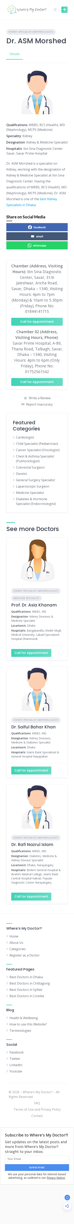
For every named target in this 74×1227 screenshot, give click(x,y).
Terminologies (20, 1030)
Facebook (16, 1052)
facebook (40, 227)
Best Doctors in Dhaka (26, 977)
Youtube (15, 1071)
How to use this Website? (28, 1024)
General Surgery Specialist (35, 480)
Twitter (14, 1058)
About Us (16, 942)
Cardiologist (25, 437)
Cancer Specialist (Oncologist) (38, 450)
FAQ (37, 1103)
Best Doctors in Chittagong (29, 983)
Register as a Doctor (24, 955)
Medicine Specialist (30, 492)
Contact (37, 1116)
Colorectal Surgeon (30, 467)
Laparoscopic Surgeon (32, 486)
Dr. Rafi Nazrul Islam (32, 844)
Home (13, 936)
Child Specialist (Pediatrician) (37, 443)
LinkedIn (15, 1065)
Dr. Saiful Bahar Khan (33, 727)
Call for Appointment (37, 321)
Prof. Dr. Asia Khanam (34, 605)
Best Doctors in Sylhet (25, 989)
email (39, 236)
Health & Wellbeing (23, 1018)
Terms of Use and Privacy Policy (37, 1109)
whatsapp (39, 245)
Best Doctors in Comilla (26, 996)
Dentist (21, 474)
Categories (17, 949)
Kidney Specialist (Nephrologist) (31, 31)
